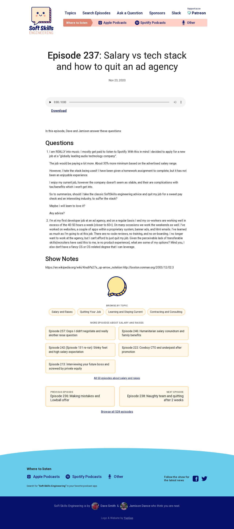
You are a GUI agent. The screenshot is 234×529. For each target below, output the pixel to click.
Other (191, 23)
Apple (115, 23)
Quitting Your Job (90, 311)
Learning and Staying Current (125, 311)
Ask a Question (130, 13)
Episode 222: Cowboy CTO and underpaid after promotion (152, 349)
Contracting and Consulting (166, 311)
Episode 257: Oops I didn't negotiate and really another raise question (78, 333)
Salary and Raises (62, 311)
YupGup (128, 518)
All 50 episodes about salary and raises (117, 378)
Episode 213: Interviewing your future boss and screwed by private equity (79, 366)
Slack (176, 13)
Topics (70, 13)
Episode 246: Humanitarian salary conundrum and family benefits (153, 333)
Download (59, 111)
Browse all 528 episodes (117, 411)
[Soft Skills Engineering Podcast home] (41, 20)
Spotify (153, 23)
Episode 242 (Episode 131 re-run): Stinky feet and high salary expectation (78, 349)
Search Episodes (96, 13)
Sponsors (157, 13)
